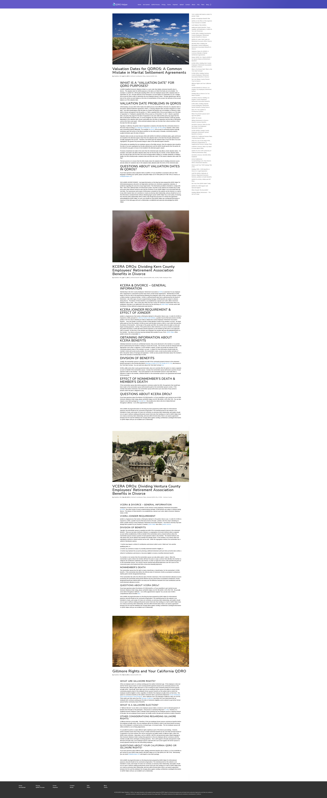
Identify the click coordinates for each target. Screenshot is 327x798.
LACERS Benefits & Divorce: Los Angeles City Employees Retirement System (202, 89)
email (139, 401)
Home (139, 4)
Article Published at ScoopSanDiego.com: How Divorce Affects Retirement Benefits (201, 160)
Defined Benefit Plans (137, 277)
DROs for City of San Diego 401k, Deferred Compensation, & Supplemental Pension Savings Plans (202, 142)
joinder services (166, 524)
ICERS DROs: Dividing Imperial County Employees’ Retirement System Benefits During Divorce (201, 105)
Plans (202, 4)
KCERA (157, 277)
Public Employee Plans (165, 277)
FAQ (198, 4)
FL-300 (166, 709)
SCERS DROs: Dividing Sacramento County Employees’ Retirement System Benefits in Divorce (201, 35)
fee (139, 334)
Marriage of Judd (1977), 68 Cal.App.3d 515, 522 (159, 363)
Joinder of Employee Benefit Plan (201, 18)
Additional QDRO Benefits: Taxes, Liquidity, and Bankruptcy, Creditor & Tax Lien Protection (202, 29)
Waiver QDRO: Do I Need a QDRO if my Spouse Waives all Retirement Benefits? (202, 59)
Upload (182, 4)
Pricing (163, 4)
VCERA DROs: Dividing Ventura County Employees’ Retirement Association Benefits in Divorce (146, 490)
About (193, 4)
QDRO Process (155, 4)
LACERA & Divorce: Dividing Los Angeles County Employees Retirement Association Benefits (201, 99)
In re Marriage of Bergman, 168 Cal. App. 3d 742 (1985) (150, 127)
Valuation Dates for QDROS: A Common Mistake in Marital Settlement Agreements (149, 70)
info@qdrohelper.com (126, 176)
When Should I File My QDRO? (200, 190)
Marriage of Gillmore (147, 698)
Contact (187, 4)
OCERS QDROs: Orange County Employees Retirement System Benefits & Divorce (200, 132)
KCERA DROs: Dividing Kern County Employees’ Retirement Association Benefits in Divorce (143, 270)
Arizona (152, 129)
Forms (169, 4)
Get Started (146, 4)
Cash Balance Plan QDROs (199, 25)
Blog (207, 4)
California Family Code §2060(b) (146, 318)
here (162, 365)
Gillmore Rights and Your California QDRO (149, 671)
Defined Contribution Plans (138, 76)
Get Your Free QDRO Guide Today (201, 183)
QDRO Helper (165, 304)
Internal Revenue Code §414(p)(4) (132, 696)
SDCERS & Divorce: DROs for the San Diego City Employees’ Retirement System (201, 126)
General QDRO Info (151, 76)
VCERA (122, 509)
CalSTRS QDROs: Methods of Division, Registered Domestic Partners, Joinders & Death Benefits (202, 175)
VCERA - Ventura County (165, 497)
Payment (175, 4)
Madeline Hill (117, 76)
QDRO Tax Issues (196, 118)
